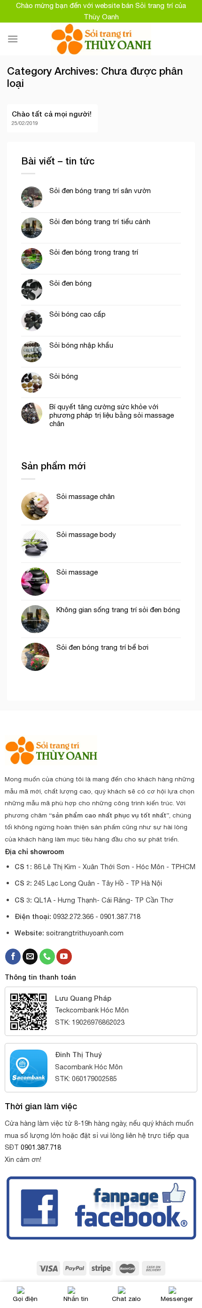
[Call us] (47, 957)
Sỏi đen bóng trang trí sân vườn (100, 191)
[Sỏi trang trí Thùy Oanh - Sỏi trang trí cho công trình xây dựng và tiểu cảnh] (101, 39)
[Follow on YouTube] (64, 957)
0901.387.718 (41, 1147)
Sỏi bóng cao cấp (77, 314)
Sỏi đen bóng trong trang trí (93, 252)
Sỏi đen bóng (70, 283)
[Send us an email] (30, 957)
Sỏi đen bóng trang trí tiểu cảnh (99, 222)
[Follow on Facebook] (13, 957)
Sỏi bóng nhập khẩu (81, 345)
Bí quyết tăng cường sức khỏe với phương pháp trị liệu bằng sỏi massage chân (111, 415)
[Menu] (12, 38)
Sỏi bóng (63, 376)
